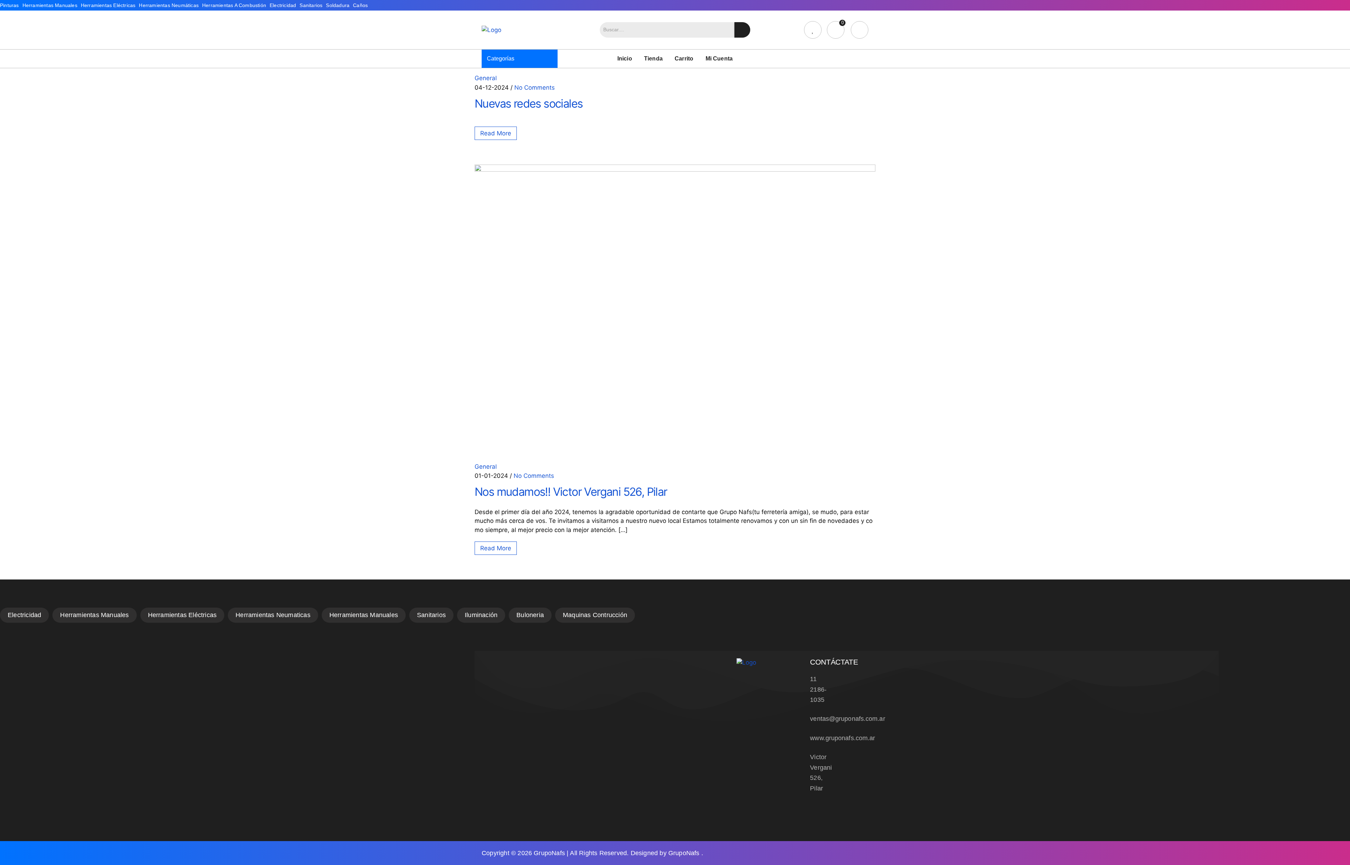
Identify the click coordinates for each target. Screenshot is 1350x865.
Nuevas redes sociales (529, 103)
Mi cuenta (719, 59)
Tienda (653, 59)
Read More (495, 132)
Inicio (624, 59)
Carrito (684, 59)
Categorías (500, 59)
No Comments (534, 87)
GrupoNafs (549, 853)
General (486, 78)
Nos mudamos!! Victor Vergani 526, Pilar (571, 492)
